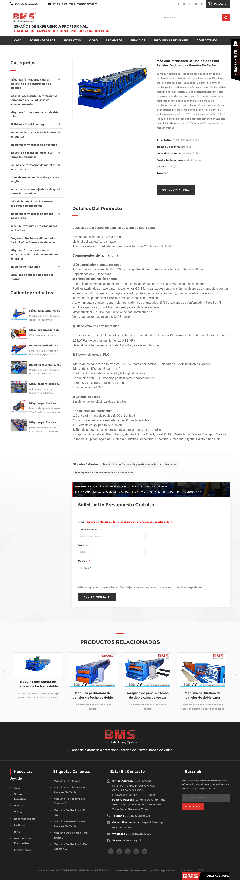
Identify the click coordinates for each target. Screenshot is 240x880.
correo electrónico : (90, 529)
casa (17, 40)
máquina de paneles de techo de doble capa (106, 472)
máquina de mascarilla (25, 266)
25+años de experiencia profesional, (51, 26)
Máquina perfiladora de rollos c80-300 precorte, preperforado (45, 422)
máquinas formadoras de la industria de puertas (34, 134)
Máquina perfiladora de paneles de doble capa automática (178, 695)
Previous (4, 674)
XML (200, 870)
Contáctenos (207, 40)
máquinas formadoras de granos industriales (31, 216)
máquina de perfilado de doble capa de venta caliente (130, 486)
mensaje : (84, 560)
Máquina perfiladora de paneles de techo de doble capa (141, 464)
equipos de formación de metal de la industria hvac (34, 167)
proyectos (114, 40)
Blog (17, 832)
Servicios (137, 40)
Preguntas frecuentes (171, 40)
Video (93, 40)
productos (72, 40)
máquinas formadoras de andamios (33, 144)
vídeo (18, 812)
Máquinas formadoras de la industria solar (34, 114)
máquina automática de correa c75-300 (45, 364)
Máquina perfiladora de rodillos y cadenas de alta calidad (45, 403)
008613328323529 (138, 816)
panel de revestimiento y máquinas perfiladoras (33, 228)
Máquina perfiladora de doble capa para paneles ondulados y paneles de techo (130, 521)
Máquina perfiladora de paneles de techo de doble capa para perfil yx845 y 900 (147, 492)
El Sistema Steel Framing (27, 124)
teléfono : (83, 545)
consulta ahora (175, 189)
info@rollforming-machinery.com (75, 3)
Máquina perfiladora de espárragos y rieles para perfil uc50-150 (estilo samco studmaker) (45, 383)
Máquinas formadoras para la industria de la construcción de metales (30, 84)
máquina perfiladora (67, 781)
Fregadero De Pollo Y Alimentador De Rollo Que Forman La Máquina (33, 240)
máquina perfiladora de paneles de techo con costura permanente (45, 345)
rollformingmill (132, 840)
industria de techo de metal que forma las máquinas (31, 155)
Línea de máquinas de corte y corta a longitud (34, 179)
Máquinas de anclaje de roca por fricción (31, 277)
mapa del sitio (186, 870)
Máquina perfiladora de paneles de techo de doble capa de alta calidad (68, 695)
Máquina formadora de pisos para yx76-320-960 (45, 330)
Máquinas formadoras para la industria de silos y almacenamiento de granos (34, 254)
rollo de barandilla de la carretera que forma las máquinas (32, 203)
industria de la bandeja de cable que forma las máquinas (34, 191)
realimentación (24, 819)
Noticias (19, 825)
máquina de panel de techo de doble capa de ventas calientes (123, 695)
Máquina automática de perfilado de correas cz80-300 (45, 310)
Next (236, 674)
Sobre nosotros (42, 40)
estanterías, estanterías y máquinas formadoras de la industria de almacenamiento (33, 100)
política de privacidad (163, 870)
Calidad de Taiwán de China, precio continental (62, 31)
